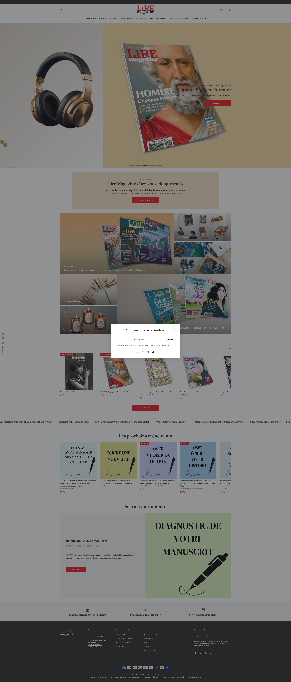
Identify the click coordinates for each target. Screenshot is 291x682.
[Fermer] (175, 327)
